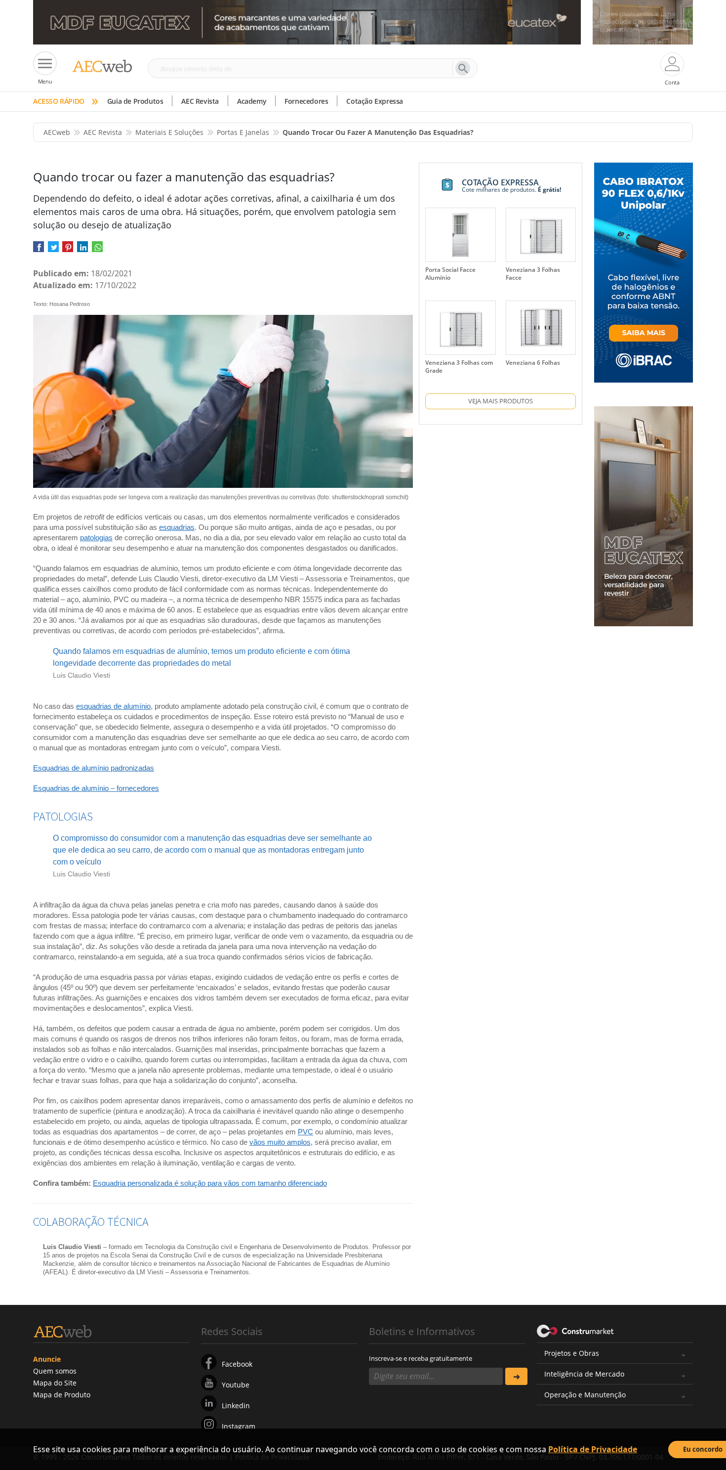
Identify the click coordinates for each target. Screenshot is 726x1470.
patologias (96, 537)
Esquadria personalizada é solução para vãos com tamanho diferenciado (210, 1183)
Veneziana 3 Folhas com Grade (459, 366)
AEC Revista (200, 101)
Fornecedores (306, 101)
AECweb (56, 132)
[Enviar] (516, 1376)
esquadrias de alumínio (113, 706)
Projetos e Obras (571, 1353)
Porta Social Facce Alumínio (450, 273)
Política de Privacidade (592, 1449)
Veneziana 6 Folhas (533, 362)
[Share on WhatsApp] (97, 250)
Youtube (235, 1384)
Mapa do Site (55, 1382)
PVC (305, 1131)
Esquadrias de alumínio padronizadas (93, 768)
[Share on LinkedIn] (82, 250)
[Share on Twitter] (53, 250)
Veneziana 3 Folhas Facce (533, 273)
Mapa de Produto (61, 1394)
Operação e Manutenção (585, 1394)
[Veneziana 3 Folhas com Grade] (460, 327)
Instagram (238, 1426)
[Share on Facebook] (38, 250)
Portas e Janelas (243, 132)
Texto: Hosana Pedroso (61, 304)
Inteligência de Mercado (584, 1374)
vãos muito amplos (280, 1142)
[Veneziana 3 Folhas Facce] (540, 234)
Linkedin (236, 1405)
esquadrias (177, 527)
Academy (251, 101)
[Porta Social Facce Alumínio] (460, 234)
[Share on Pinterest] (67, 250)
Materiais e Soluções (169, 132)
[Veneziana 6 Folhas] (540, 327)
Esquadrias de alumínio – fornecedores (96, 788)
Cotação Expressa (374, 101)
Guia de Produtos (135, 101)
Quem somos (55, 1371)
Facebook (237, 1364)
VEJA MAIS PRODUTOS (500, 400)
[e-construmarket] (575, 1330)
